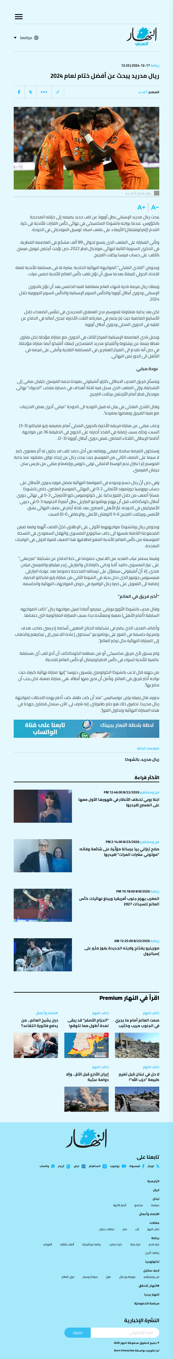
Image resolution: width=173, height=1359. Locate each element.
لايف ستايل (151, 1270)
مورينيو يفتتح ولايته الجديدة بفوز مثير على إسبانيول (121, 951)
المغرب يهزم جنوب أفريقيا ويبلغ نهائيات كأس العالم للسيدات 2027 (119, 901)
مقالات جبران (106, 1229)
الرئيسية (153, 1181)
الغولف (47, 1244)
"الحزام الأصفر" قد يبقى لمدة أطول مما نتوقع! (88, 1023)
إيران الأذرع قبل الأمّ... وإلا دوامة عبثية (87, 1077)
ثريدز (61, 1166)
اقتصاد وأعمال (47, 1013)
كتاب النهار (151, 1013)
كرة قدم (154, 1244)
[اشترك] (86, 729)
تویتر (151, 1166)
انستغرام (94, 1166)
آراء (137, 1229)
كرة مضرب (115, 1244)
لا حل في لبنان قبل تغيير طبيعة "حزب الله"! (139, 1077)
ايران (156, 1190)
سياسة (155, 1205)
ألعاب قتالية (67, 1244)
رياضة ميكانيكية (91, 1244)
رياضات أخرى (152, 1252)
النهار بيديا (151, 1294)
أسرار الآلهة (119, 1205)
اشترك (77, 1332)
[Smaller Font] (153, 207)
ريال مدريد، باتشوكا (142, 759)
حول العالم (68, 1277)
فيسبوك (134, 1166)
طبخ (108, 1277)
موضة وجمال (127, 1277)
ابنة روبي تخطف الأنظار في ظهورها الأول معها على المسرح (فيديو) (118, 802)
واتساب (44, 1166)
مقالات (154, 1223)
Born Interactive (124, 1350)
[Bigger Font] (141, 207)
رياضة (154, 65)
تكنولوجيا (152, 1261)
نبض (76, 1166)
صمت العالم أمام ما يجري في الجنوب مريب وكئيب (137, 1023)
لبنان (156, 1199)
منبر (125, 1229)
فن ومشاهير (149, 792)
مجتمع (138, 1205)
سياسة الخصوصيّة (146, 1303)
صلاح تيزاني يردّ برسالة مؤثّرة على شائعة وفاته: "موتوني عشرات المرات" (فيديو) (119, 852)
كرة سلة (135, 1244)
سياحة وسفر (90, 1277)
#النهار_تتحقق (149, 1285)
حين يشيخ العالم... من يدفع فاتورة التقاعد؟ (39, 1023)
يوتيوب (115, 1166)
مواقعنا (26, 37)
